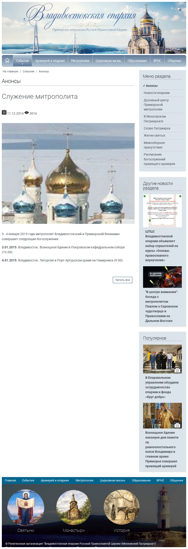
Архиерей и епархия (50, 60)
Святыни (25, 530)
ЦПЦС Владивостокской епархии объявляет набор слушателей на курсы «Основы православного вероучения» (161, 246)
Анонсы (44, 71)
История (122, 530)
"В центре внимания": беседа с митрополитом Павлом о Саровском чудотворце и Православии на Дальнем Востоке (161, 306)
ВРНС (157, 60)
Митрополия (80, 60)
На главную (10, 71)
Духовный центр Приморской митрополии (156, 104)
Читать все (122, 280)
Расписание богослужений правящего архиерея (159, 159)
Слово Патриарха (157, 128)
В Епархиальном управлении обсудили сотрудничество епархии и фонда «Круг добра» (162, 387)
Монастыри (74, 530)
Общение (174, 60)
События (22, 60)
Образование (137, 60)
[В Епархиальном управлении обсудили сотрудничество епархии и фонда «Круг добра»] (162, 372)
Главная (10, 480)
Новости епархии (157, 93)
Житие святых (154, 135)
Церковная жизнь (108, 60)
